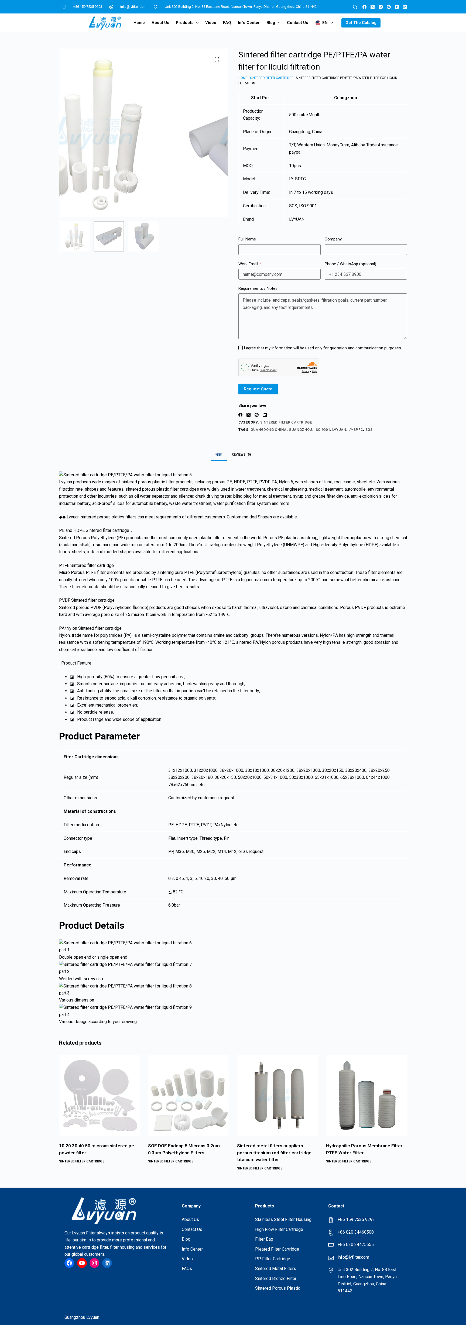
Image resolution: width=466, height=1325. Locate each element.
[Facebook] (364, 7)
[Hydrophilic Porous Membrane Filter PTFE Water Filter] (366, 1095)
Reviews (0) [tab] (241, 454)
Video (210, 22)
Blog (270, 22)
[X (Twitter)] (373, 7)
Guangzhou (300, 430)
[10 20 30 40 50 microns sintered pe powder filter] (99, 1095)
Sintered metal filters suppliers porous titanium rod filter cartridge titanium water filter (274, 1152)
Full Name (247, 239)
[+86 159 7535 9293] (64, 7)
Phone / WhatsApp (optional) (350, 263)
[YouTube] (397, 7)
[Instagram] (381, 7)
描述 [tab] (218, 454)
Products (184, 22)
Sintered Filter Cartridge (271, 78)
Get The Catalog (360, 22)
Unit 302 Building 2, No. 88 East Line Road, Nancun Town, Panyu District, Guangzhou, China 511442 (241, 7)
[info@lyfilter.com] (111, 7)
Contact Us (297, 22)
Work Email (248, 263)
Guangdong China (269, 430)
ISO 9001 (322, 430)
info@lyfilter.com (133, 7)
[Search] (355, 7)
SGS (369, 430)
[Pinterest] (389, 7)
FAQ (227, 22)
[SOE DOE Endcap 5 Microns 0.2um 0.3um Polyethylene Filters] (188, 1095)
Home (139, 22)
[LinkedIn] (405, 7)
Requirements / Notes (257, 288)
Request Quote (258, 389)
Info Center (249, 22)
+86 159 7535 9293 (87, 7)
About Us (160, 22)
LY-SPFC (355, 430)
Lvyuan (339, 430)
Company (333, 239)
